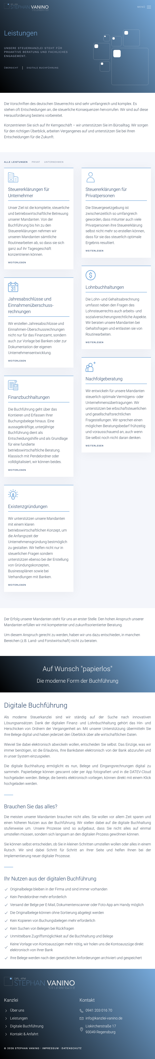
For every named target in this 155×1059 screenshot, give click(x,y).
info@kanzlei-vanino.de (104, 1018)
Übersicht (11, 67)
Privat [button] (36, 162)
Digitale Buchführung (43, 67)
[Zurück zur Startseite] (26, 7)
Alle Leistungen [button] (16, 162)
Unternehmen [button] (54, 162)
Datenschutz (72, 1048)
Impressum (50, 1048)
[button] (144, 7)
